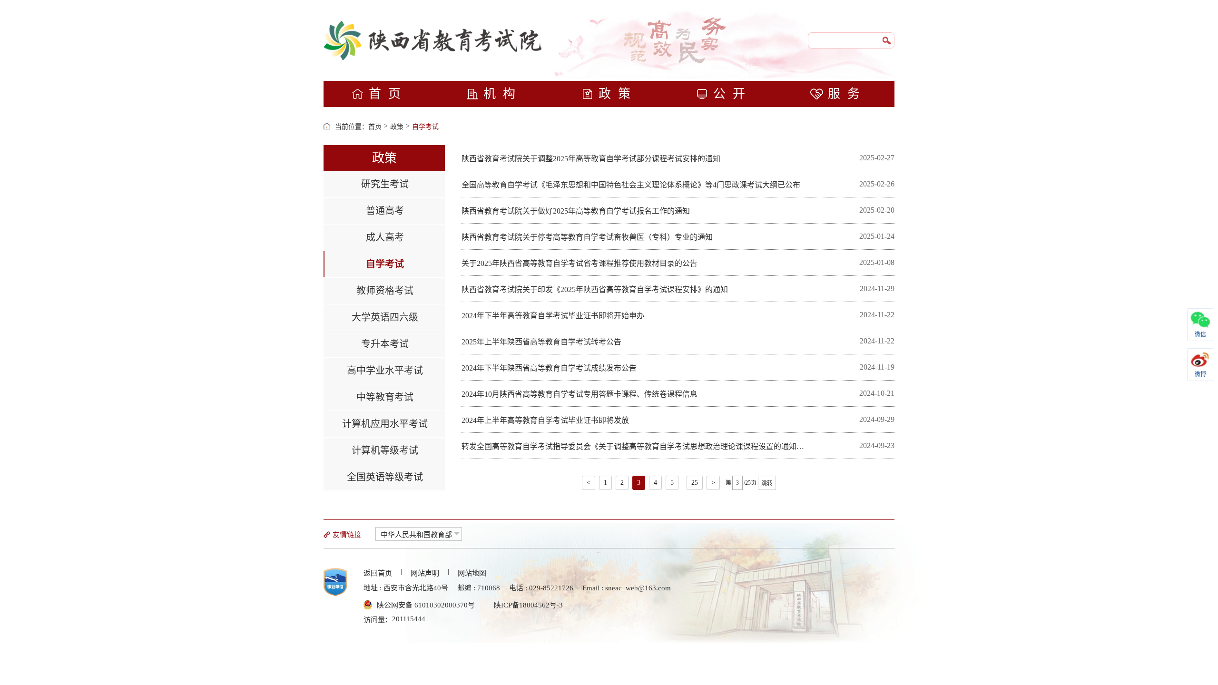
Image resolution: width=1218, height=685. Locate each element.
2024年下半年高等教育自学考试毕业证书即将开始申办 (553, 316)
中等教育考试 (384, 397)
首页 (388, 94)
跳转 (767, 483)
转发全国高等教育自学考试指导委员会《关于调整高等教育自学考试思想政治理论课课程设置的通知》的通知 (633, 446)
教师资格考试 (384, 290)
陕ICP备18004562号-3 (528, 605)
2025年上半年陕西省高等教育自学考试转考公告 (541, 342)
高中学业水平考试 (385, 370)
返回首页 (377, 573)
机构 (502, 94)
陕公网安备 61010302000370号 (426, 605)
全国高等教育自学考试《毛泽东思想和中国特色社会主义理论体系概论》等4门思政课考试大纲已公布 (631, 185)
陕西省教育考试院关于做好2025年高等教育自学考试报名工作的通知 (576, 211)
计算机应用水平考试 (385, 424)
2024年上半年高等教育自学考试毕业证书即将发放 (545, 420)
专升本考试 (385, 344)
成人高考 (385, 237)
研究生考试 (385, 184)
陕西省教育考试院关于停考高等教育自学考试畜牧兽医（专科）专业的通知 (587, 237)
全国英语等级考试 (385, 477)
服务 (847, 94)
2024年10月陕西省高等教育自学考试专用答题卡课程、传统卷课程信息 (579, 394)
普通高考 (385, 211)
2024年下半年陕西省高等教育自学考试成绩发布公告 (549, 368)
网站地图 (472, 573)
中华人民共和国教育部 (416, 534)
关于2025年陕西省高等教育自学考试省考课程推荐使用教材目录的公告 (579, 263)
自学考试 (425, 126)
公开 (732, 94)
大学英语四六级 (385, 317)
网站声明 (425, 573)
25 (694, 482)
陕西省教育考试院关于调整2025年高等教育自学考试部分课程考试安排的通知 (591, 159)
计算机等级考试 (385, 450)
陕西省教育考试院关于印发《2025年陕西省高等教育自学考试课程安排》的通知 (595, 289)
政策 (618, 94)
